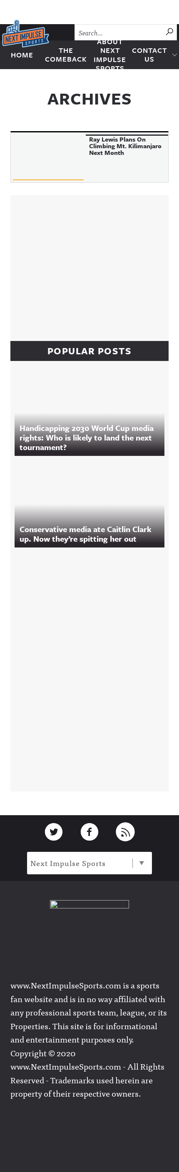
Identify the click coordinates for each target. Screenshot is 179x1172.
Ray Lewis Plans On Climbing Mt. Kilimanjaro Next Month (125, 146)
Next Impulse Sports (68, 863)
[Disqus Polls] (93, 667)
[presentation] (48, 157)
